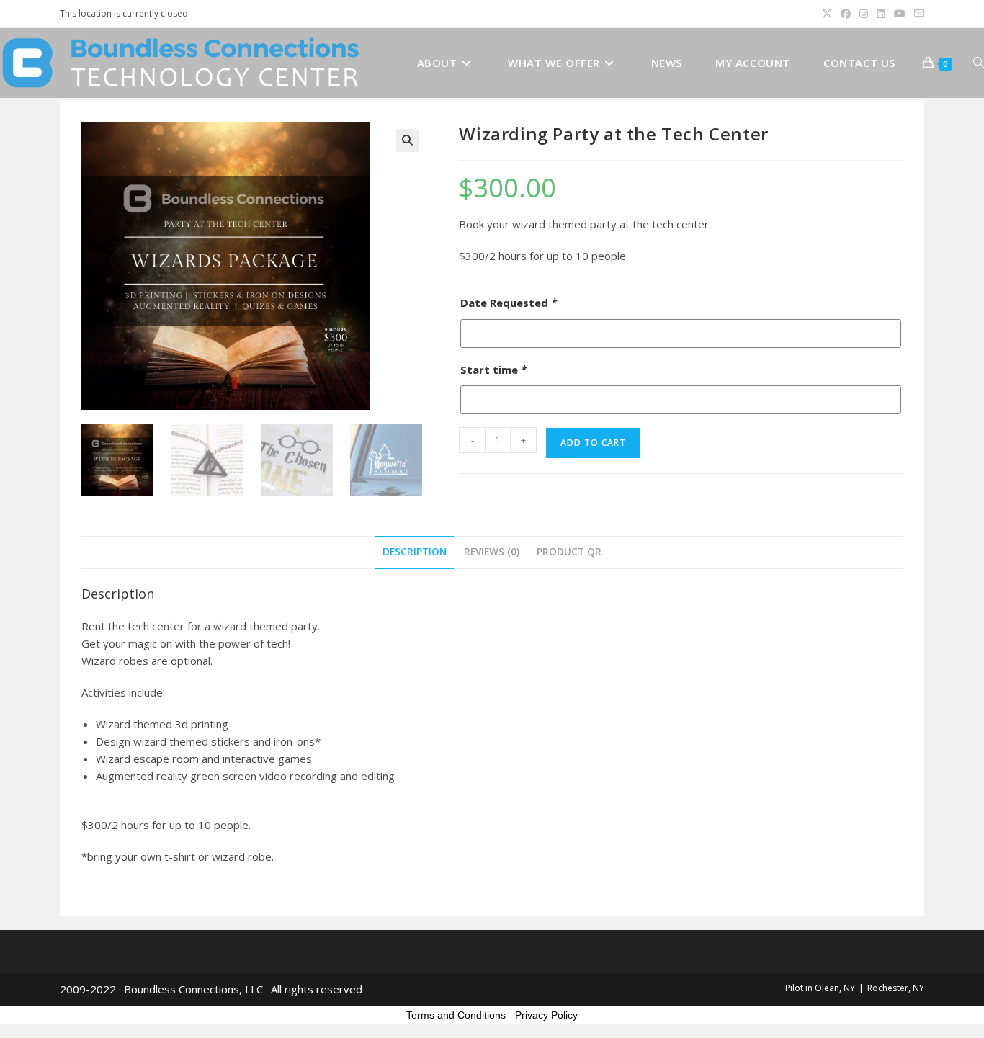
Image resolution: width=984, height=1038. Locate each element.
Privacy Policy (546, 1015)
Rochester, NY (895, 988)
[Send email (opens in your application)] (917, 13)
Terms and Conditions (456, 1015)
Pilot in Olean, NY (820, 988)
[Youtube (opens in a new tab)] (900, 13)
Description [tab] (415, 551)
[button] (407, 140)
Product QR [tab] (569, 551)
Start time (493, 369)
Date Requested (508, 302)
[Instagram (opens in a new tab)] (863, 13)
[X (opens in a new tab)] (827, 13)
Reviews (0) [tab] (491, 551)
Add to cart (593, 443)
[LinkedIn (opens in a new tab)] (881, 13)
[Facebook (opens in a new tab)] (845, 13)
